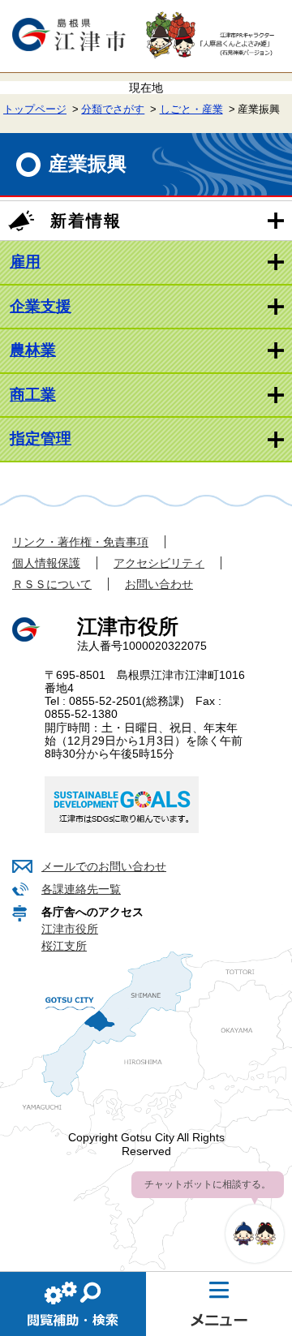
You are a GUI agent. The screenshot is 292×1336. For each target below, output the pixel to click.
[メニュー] (219, 1303)
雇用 (25, 261)
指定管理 (40, 438)
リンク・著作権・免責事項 (80, 541)
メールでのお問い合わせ (103, 866)
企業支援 (40, 306)
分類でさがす (112, 109)
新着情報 (86, 221)
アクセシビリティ (159, 562)
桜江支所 (64, 945)
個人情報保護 (46, 562)
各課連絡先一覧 (81, 889)
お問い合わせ (159, 584)
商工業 (33, 394)
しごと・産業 (191, 109)
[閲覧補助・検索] (73, 1303)
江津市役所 (69, 928)
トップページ (35, 109)
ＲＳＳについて (52, 584)
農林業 (33, 350)
